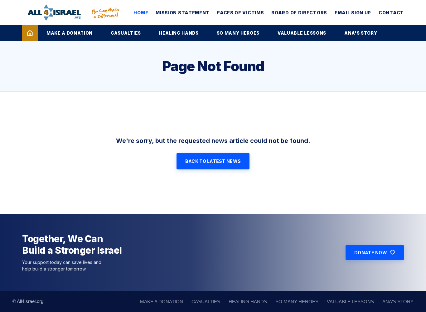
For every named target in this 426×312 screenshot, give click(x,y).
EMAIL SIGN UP (353, 12)
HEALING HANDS (179, 33)
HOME (140, 12)
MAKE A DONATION (69, 33)
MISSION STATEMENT (183, 12)
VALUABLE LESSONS (302, 33)
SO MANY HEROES (238, 33)
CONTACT (391, 12)
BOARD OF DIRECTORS (299, 12)
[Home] (30, 33)
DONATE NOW (370, 252)
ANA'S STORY (360, 33)
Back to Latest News (213, 161)
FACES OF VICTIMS (240, 12)
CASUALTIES (126, 33)
